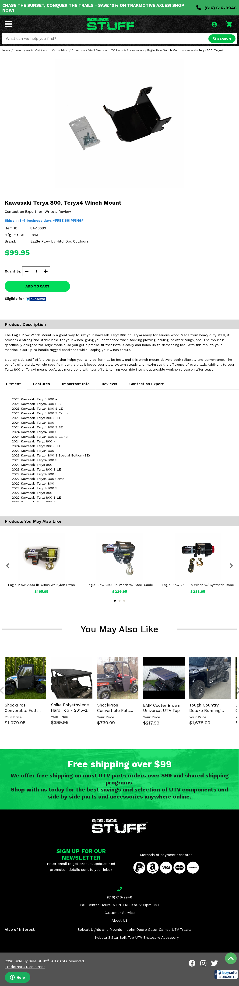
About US (119, 920)
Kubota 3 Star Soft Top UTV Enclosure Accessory (137, 937)
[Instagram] (203, 963)
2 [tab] (119, 601)
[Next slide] (236, 656)
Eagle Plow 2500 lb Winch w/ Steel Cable (120, 585)
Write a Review (58, 212)
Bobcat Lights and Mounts (99, 929)
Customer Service (120, 913)
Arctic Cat (33, 50)
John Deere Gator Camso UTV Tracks (159, 929)
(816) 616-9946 (220, 7)
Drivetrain (78, 50)
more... (18, 50)
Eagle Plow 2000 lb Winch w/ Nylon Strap (41, 585)
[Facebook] (192, 963)
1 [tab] (115, 601)
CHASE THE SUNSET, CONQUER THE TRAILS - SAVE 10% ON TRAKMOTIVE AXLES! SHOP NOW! (93, 8)
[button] (226, 974)
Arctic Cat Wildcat (55, 50)
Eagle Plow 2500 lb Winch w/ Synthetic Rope (198, 585)
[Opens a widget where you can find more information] (17, 978)
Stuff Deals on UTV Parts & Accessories (116, 50)
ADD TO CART (37, 286)
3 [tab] (124, 601)
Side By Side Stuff (31, 961)
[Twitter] (214, 963)
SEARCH (223, 38)
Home (6, 50)
